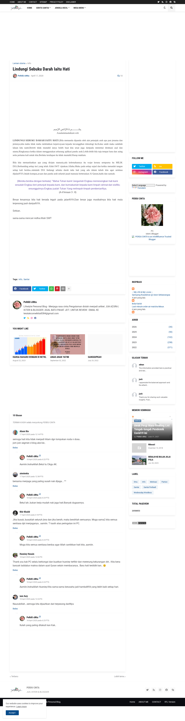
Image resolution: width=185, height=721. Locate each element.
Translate (141, 188)
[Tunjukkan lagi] (68, 288)
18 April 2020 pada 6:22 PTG (38, 459)
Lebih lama (119, 676)
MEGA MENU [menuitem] (79, 8)
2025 (152, 332)
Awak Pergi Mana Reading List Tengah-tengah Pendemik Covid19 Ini (152, 429)
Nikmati (151, 444)
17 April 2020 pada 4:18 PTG (31, 515)
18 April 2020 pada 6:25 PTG (38, 620)
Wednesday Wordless (143, 492)
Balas (15, 447)
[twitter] (158, 2)
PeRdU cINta (30, 302)
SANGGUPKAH (94, 357)
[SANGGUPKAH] (105, 344)
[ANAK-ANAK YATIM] (67, 344)
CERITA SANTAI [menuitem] (42, 8)
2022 (152, 347)
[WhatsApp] (51, 288)
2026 (152, 327)
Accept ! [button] (12, 713)
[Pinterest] (57, 288)
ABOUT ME (22, 2)
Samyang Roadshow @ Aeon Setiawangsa (151, 295)
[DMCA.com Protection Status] (139, 524)
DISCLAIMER (71, 2)
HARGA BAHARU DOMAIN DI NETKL (29, 357)
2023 (152, 342)
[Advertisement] (92, 35)
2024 (152, 337)
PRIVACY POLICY (56, 2)
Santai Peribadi (150, 487)
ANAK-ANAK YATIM (59, 357)
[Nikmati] (139, 448)
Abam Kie (24, 431)
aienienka (24, 473)
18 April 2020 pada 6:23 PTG (38, 498)
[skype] (174, 2)
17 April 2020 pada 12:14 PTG (31, 434)
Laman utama (19, 63)
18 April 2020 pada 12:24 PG (31, 599)
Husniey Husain (27, 554)
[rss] (162, 2)
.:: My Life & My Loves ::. (142, 292)
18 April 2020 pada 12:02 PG (31, 557)
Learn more (21, 706)
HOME (12, 2)
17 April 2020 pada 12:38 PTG (31, 477)
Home (132, 702)
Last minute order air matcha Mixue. (148, 306)
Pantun (164, 482)
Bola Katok (137, 304)
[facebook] (170, 2)
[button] (164, 8)
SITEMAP (43, 2)
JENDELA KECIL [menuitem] (61, 8)
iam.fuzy (24, 596)
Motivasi (153, 482)
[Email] (63, 288)
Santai (26, 279)
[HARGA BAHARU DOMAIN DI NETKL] (30, 344)
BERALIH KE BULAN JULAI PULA (159, 458)
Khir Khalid (25, 511)
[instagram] (166, 2)
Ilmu (135, 482)
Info (29, 63)
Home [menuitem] (29, 8)
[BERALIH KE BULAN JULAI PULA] (139, 460)
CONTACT (33, 2)
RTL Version (170, 702)
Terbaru (14, 676)
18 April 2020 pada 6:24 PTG (38, 582)
